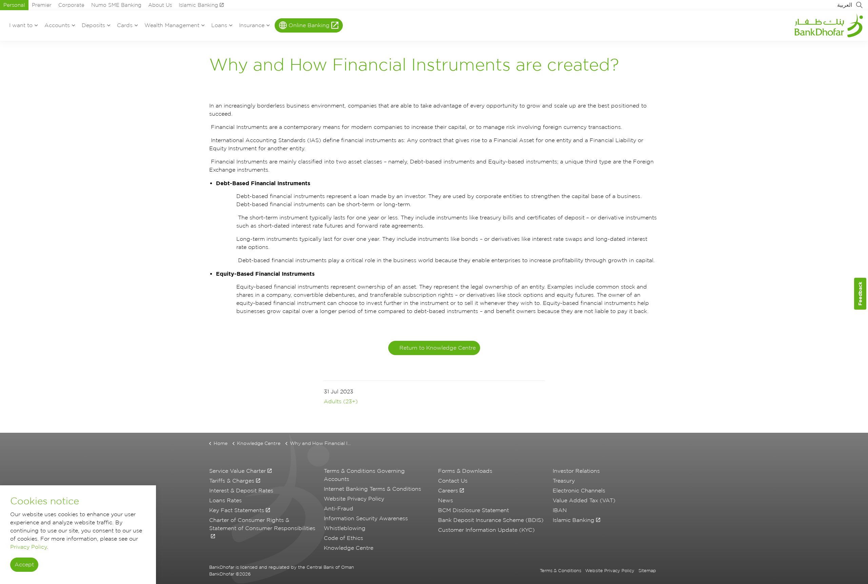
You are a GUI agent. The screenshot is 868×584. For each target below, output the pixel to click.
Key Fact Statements (236, 510)
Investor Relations (576, 471)
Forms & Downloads (465, 471)
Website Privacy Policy (354, 499)
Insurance (251, 25)
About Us (160, 5)
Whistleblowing (345, 528)
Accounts (57, 25)
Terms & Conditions (560, 570)
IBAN (560, 510)
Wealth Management (171, 25)
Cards (125, 25)
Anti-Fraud (338, 508)
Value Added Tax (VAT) (584, 500)
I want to (21, 25)
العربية (844, 5)
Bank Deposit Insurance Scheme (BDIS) (491, 520)
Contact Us (453, 481)
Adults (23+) (341, 401)
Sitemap (647, 570)
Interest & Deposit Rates (241, 490)
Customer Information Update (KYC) (486, 530)
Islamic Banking (198, 5)
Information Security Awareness (366, 518)
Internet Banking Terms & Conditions (372, 489)
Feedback (860, 293)
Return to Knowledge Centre (437, 348)
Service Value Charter (237, 471)
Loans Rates (225, 500)
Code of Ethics (343, 538)
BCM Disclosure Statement (473, 510)
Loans (219, 25)
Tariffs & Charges (231, 481)
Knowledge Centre (348, 548)
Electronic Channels (579, 490)
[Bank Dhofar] (828, 25)
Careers (448, 490)
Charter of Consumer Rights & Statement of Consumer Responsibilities (262, 524)
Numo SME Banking (116, 5)
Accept (24, 565)
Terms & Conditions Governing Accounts (364, 475)
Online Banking (309, 25)
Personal (14, 5)
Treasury (564, 481)
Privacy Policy (28, 547)
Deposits (93, 25)
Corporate (71, 5)
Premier (42, 5)
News (445, 500)
